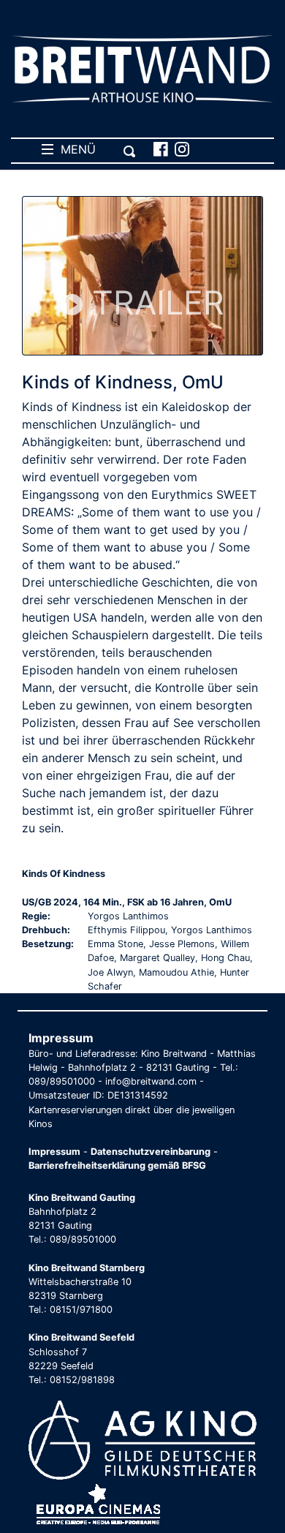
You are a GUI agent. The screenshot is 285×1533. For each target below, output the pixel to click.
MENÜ (74, 149)
